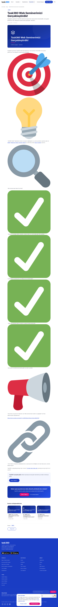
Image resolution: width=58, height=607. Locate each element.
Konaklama (23, 562)
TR (54, 1)
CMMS (8, 142)
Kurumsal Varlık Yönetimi (6, 562)
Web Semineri (42, 566)
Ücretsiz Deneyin (40, 1)
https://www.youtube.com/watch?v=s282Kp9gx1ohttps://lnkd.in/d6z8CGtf (23, 418)
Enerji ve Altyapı (23, 568)
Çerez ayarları (4, 583)
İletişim (41, 562)
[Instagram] (10, 604)
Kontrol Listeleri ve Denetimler (7, 566)
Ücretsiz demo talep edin (32, 468)
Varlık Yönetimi (38, 142)
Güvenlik (3, 585)
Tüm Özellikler (4, 568)
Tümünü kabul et (34, 603)
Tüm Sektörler (23, 570)
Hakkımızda (42, 560)
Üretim (22, 560)
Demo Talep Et (24, 494)
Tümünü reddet (23, 603)
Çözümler (18, 1)
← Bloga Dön (11, 528)
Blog (7, 6)
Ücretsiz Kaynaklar (43, 570)
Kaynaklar (31, 1)
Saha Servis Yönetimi (5, 564)
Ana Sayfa (3, 6)
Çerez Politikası (4, 581)
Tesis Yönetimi (23, 566)
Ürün (12, 1)
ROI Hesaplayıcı (42, 568)
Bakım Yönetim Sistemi (6, 560)
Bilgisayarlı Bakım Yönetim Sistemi (18, 142)
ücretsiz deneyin (35, 494)
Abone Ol (53, 591)
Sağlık (22, 564)
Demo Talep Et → (14, 480)
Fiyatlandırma (25, 1)
